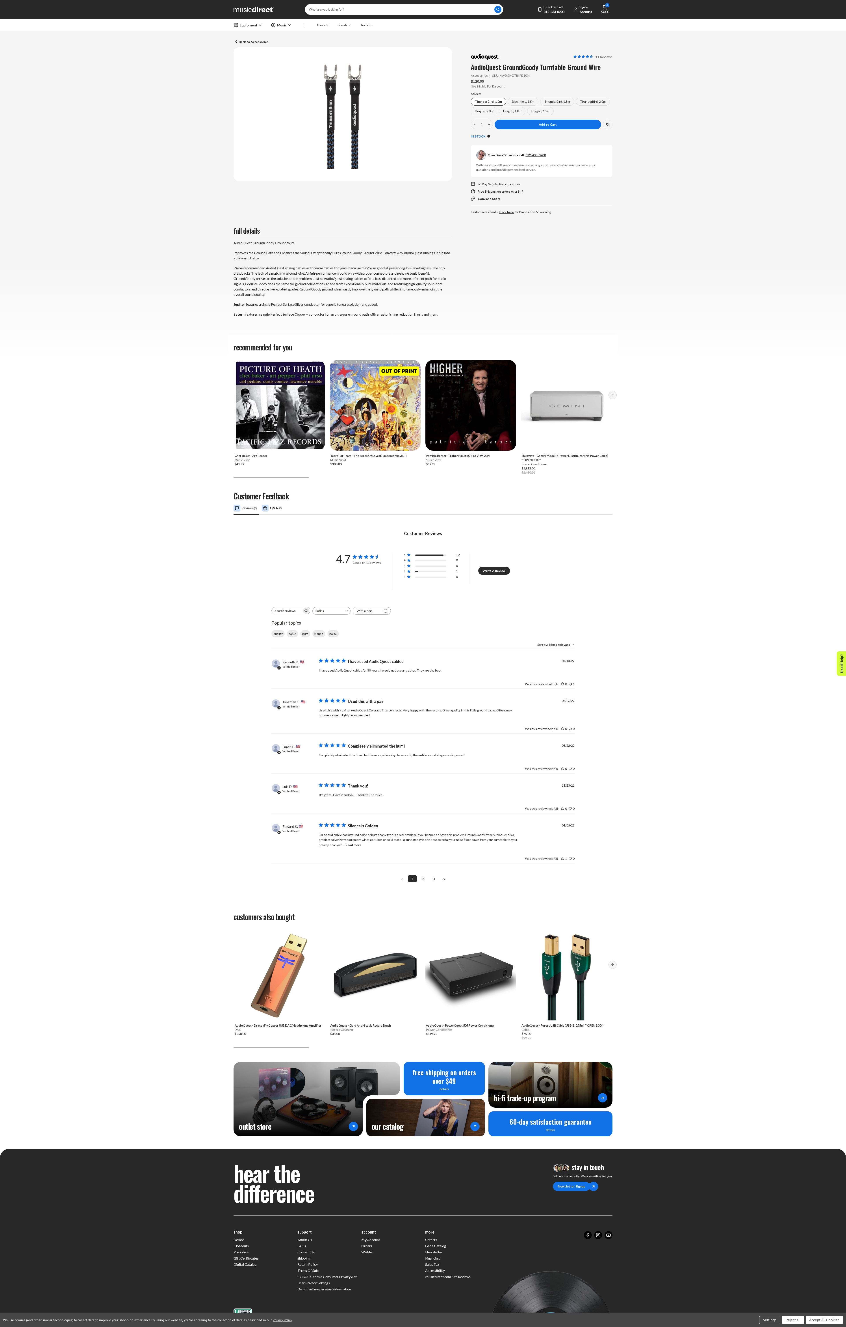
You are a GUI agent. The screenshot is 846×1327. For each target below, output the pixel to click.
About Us (304, 1240)
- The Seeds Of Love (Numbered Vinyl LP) (368, 456)
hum (305, 634)
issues (318, 634)
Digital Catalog (245, 1264)
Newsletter (433, 1252)
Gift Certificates (246, 1258)
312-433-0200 (535, 155)
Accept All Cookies (824, 1320)
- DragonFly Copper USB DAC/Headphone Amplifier (278, 1025)
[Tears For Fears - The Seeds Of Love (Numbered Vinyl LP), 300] (375, 405)
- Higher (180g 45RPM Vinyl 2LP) (458, 456)
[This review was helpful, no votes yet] (562, 684)
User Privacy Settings (313, 1283)
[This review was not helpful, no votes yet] (570, 728)
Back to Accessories (253, 42)
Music (282, 25)
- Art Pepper (251, 456)
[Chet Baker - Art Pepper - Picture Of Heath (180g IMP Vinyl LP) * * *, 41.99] (279, 405)
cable (292, 634)
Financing (432, 1258)
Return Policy (307, 1264)
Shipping (303, 1258)
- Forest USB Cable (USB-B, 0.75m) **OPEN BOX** (562, 1025)
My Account (370, 1240)
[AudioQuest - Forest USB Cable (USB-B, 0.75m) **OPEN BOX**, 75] (566, 975)
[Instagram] (598, 1235)
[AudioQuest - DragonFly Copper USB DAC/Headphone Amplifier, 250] (279, 975)
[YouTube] (608, 1235)
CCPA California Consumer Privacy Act (327, 1277)
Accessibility (435, 1270)
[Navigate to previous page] (402, 878)
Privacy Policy (282, 1320)
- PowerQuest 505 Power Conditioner (460, 1025)
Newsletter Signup (571, 1186)
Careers (431, 1240)
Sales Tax (432, 1264)
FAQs (301, 1246)
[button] (612, 396)
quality (278, 634)
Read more (353, 845)
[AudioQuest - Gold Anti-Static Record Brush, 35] (375, 975)
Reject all (793, 1320)
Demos (239, 1240)
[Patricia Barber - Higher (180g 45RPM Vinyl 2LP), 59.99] (470, 405)
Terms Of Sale (308, 1270)
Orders (366, 1246)
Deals (321, 25)
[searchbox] (287, 610)
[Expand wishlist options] (607, 124)
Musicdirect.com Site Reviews (448, 1277)
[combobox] (331, 611)
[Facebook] (588, 1235)
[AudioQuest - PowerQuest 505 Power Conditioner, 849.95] (470, 975)
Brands (342, 25)
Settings (770, 1320)
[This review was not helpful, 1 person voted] (570, 684)
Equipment (248, 25)
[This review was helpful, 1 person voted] (562, 858)
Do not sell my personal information (324, 1289)
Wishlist (367, 1252)
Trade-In (366, 25)
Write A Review (494, 571)
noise (333, 634)
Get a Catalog (435, 1246)
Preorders (241, 1252)
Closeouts (241, 1246)
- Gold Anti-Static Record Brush (360, 1025)
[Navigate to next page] (444, 878)
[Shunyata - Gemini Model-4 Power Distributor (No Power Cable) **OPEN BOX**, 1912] (566, 405)
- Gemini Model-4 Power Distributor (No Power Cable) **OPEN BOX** (564, 458)
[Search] (497, 9)
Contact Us (306, 1252)
